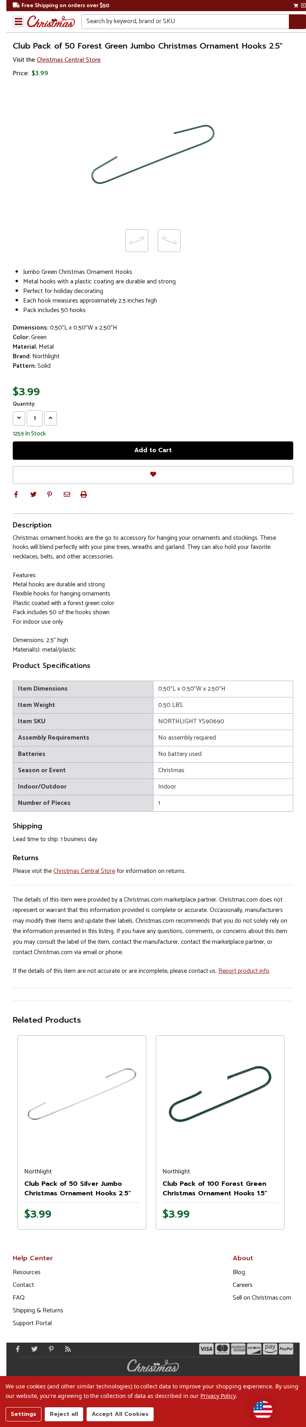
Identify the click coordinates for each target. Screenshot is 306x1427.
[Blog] (66, 1349)
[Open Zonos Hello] (263, 1410)
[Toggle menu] (18, 21)
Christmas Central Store (69, 60)
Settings (23, 1414)
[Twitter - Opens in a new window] (32, 1349)
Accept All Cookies (120, 1414)
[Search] (297, 21)
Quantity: (24, 404)
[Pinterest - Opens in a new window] (49, 1349)
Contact (23, 1285)
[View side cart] (303, 5)
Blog (239, 1272)
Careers (243, 1285)
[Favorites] (153, 475)
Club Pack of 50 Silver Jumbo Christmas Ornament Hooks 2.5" (77, 1189)
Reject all (64, 1414)
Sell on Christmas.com (262, 1297)
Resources (27, 1272)
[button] (16, 494)
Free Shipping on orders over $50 (65, 6)
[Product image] (81, 1094)
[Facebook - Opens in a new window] (16, 1349)
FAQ (19, 1297)
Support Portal (32, 1323)
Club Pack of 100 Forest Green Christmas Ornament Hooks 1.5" (215, 1189)
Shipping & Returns (38, 1310)
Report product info (243, 971)
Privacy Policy (217, 1396)
